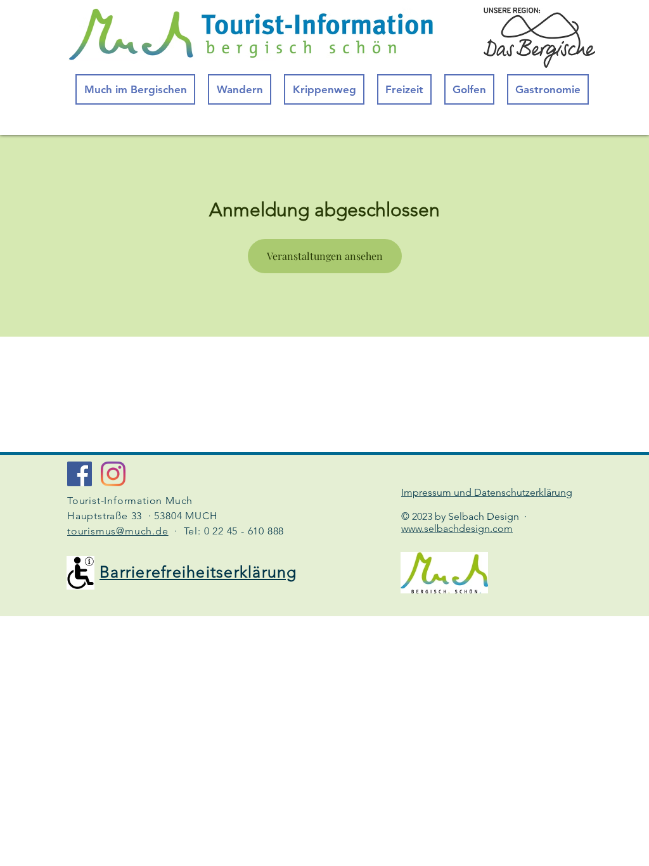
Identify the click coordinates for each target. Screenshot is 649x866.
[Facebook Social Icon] (79, 474)
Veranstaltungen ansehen (325, 255)
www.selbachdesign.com (457, 528)
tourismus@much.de (118, 531)
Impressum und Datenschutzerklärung (486, 492)
